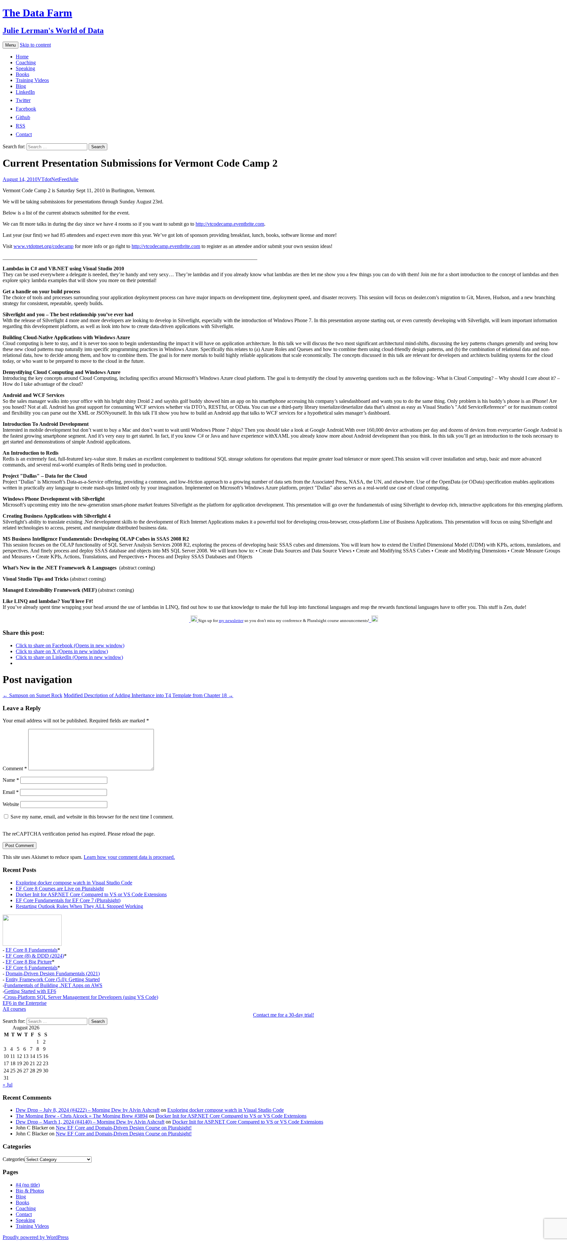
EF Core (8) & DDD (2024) (35, 956)
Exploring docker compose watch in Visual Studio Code (74, 882)
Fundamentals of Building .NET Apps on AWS (53, 985)
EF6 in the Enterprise (25, 1003)
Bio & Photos (30, 1190)
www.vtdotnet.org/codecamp (43, 246)
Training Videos (32, 80)
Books (22, 74)
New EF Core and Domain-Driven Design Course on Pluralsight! (124, 1127)
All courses (14, 1009)
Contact (24, 1214)
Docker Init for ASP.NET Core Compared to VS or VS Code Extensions (91, 894)
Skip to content (35, 45)
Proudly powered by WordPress (36, 1237)
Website (11, 804)
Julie (73, 179)
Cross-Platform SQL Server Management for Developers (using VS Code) (81, 997)
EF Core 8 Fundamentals (31, 950)
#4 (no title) (28, 1185)
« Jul (7, 1085)
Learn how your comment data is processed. (129, 857)
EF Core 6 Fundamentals (31, 967)
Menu (10, 45)
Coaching (26, 62)
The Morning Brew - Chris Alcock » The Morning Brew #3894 (82, 1116)
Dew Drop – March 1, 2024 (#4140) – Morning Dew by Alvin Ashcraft (90, 1122)
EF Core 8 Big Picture (29, 961)
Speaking (25, 68)
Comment (15, 768)
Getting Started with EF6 (30, 991)
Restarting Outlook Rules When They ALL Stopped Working (79, 906)
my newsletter (231, 620)
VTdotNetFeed (53, 179)
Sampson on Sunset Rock (32, 695)
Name (11, 780)
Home (22, 56)
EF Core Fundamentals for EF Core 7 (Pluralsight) (68, 900)
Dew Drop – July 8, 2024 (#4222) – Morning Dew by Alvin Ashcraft (87, 1110)
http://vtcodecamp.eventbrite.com (230, 224)
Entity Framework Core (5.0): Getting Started (53, 979)
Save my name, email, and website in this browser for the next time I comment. (92, 816)
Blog (21, 86)
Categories (14, 1159)
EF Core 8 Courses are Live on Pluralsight (60, 888)
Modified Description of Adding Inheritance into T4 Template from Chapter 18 (148, 695)
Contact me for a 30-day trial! (283, 1015)
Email (11, 792)
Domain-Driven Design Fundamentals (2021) (53, 973)
